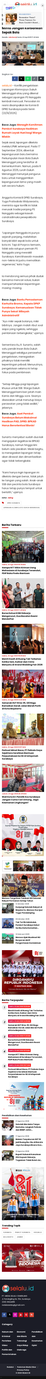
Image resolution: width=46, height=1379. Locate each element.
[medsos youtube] (20, 1315)
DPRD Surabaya (13, 503)
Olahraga (21, 1349)
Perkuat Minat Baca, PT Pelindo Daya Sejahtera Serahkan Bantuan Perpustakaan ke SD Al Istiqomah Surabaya (22, 754)
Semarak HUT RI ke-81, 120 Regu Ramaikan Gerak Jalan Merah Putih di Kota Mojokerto (21, 705)
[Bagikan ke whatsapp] (28, 78)
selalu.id (26, 1373)
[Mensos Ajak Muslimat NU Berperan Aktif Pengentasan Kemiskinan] (8, 938)
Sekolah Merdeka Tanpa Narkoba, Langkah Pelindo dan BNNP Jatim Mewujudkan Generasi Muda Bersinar (28, 1130)
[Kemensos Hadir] (23, 865)
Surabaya (7, 1232)
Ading (10, 498)
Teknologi (22, 1341)
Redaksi (10, 1367)
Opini (34, 1345)
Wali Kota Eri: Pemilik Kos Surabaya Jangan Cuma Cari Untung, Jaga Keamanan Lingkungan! (21, 799)
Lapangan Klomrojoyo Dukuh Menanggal (21, 508)
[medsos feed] (31, 1315)
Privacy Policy (23, 1370)
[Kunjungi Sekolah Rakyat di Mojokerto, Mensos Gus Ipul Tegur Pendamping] (8, 908)
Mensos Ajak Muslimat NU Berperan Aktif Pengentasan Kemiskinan (28, 940)
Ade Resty (13, 37)
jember (20, 1237)
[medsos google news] (26, 1315)
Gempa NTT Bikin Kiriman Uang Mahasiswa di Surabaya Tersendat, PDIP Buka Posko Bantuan (21, 570)
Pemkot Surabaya (22, 1232)
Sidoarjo (38, 1232)
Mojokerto (8, 1237)
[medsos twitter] (9, 1315)
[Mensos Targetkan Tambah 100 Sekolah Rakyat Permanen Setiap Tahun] (23, 885)
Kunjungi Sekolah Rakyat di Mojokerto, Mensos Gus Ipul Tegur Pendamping (29, 910)
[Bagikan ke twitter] (22, 78)
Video (5, 1345)
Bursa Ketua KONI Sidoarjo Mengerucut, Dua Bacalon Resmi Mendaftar (19, 616)
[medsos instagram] (15, 1315)
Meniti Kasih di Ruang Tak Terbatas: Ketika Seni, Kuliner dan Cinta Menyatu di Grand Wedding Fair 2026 (22, 661)
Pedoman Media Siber (26, 1367)
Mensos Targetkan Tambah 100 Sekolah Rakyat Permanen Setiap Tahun (21, 899)
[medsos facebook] (4, 1315)
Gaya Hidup (22, 1345)
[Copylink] (35, 78)
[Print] (41, 78)
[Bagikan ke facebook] (15, 78)
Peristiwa (6, 1341)
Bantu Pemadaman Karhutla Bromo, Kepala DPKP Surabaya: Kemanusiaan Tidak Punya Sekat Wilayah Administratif (22, 307)
